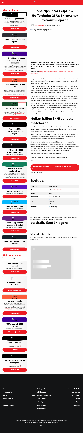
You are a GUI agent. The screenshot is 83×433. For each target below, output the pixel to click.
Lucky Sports (75, 395)
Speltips (5, 395)
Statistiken (71, 72)
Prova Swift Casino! (14, 290)
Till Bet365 (14, 181)
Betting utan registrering (41, 395)
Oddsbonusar (41, 392)
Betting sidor (41, 389)
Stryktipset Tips (8, 399)
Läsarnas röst (62, 72)
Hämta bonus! (14, 29)
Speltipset (53, 72)
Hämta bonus (14, 118)
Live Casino (41, 405)
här (23, 94)
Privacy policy (7, 392)
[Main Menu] (3, 2)
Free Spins (41, 402)
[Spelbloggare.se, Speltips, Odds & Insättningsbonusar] (41, 2)
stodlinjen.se (15, 92)
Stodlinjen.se (16, 24)
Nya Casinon (41, 408)
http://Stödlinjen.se (10, 70)
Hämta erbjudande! (14, 332)
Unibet (78, 399)
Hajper (78, 402)
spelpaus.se (20, 92)
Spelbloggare (39, 25)
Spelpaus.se (21, 24)
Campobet (76, 405)
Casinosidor (76, 392)
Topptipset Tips (8, 405)
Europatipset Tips (9, 402)
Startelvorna (34, 73)
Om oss (5, 389)
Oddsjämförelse (44, 72)
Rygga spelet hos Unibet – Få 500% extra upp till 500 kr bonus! (52, 168)
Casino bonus (41, 399)
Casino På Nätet (74, 389)
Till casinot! (14, 349)
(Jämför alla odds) (57, 190)
